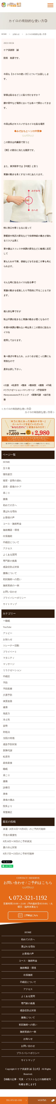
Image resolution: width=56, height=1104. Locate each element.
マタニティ (9, 658)
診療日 (6, 787)
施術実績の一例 (11, 585)
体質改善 (7, 701)
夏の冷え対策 (10, 847)
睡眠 (5, 769)
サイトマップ (10, 604)
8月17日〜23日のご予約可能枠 (18, 853)
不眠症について (11, 542)
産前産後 (7, 763)
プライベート (10, 651)
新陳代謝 (7, 750)
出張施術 (7, 536)
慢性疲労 (7, 474)
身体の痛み (9, 800)
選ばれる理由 (10, 511)
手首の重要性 (10, 835)
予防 (5, 682)
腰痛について (10, 573)
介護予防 (7, 695)
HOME (4, 34)
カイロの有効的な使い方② (17, 409)
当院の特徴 (9, 738)
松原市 (6, 756)
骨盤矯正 (7, 812)
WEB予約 (42, 1100)
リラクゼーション (12, 670)
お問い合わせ (10, 591)
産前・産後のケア (12, 486)
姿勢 (5, 726)
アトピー (7, 633)
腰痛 (5, 781)
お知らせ (16, 34)
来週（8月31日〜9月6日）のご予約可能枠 (24, 829)
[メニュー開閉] (50, 5)
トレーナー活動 (11, 645)
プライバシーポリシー (14, 598)
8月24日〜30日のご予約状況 (17, 841)
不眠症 (6, 676)
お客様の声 (9, 517)
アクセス (7, 548)
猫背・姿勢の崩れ (12, 480)
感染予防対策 (10, 744)
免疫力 (6, 713)
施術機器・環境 (11, 530)
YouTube (7, 627)
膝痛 (5, 499)
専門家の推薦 (10, 561)
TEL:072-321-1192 (14, 1100)
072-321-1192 (30, 897)
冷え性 (6, 719)
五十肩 (6, 468)
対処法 (6, 732)
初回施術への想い (12, 579)
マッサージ (9, 664)
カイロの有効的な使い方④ (38, 412)
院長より (7, 806)
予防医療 (7, 688)
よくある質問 (10, 554)
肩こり (6, 493)
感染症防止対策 (11, 567)
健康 (5, 707)
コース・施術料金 (12, 524)
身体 (5, 794)
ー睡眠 (6, 621)
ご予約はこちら (31, 915)
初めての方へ (10, 505)
